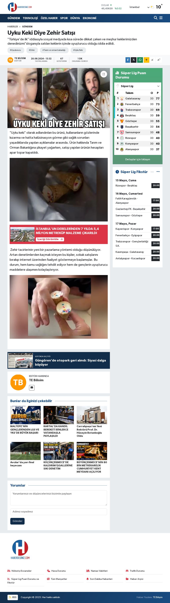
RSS (14, 597)
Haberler (12, 27)
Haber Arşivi (136, 579)
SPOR (64, 18)
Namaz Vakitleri (99, 571)
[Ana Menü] (160, 18)
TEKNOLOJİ (30, 18)
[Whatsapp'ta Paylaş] (140, 60)
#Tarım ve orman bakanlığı (53, 50)
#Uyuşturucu (15, 50)
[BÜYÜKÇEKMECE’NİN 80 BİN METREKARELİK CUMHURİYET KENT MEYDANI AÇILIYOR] (92, 451)
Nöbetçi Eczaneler (22, 571)
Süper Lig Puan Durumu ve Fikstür (23, 581)
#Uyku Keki (78, 50)
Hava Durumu (58, 571)
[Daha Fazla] (146, 60)
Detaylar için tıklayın (137, 159)
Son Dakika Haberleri (101, 579)
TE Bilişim (158, 597)
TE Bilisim (36, 380)
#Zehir (32, 50)
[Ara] (156, 18)
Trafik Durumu (137, 571)
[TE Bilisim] (18, 382)
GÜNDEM (13, 18)
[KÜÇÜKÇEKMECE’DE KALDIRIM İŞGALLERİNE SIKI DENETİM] (58, 451)
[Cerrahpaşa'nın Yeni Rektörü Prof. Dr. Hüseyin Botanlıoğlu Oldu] (92, 415)
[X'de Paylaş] (133, 60)
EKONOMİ (89, 18)
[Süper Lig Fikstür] (158, 172)
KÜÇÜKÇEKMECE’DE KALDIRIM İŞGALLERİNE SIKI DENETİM (58, 465)
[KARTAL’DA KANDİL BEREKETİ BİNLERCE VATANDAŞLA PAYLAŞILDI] (58, 415)
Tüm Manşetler (59, 579)
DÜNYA (75, 18)
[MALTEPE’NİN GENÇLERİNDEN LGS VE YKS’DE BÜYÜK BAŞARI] (25, 415)
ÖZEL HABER (49, 18)
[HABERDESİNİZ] (19, 7)
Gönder (17, 521)
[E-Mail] (32, 387)
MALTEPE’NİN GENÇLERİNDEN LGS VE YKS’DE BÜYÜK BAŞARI (24, 429)
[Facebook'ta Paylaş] (128, 60)
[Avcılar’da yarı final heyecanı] (25, 451)
